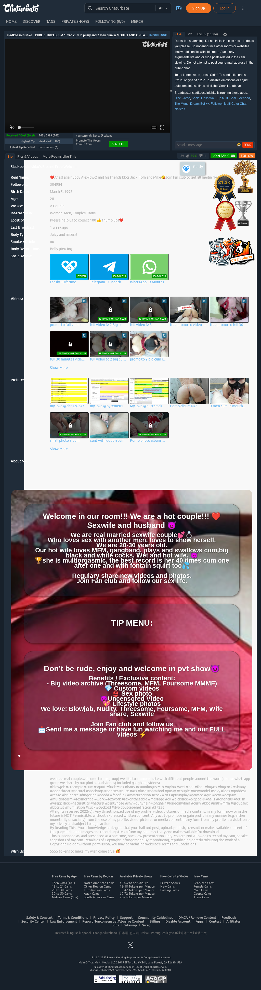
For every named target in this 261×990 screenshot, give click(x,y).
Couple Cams (202, 893)
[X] (130, 946)
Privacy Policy (104, 917)
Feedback (228, 917)
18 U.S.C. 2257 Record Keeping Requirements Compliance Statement (130, 957)
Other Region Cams (97, 886)
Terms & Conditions (73, 917)
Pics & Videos (27, 156)
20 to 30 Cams (62, 890)
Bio (10, 156)
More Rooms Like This (59, 156)
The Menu (182, 104)
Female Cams (203, 886)
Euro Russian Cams (97, 890)
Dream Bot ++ (199, 104)
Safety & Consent (39, 917)
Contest (215, 921)
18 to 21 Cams (62, 886)
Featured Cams (204, 883)
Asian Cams (91, 893)
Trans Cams (201, 897)
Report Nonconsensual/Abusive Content (113, 921)
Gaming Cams (169, 890)
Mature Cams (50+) (65, 897)
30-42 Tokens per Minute (137, 890)
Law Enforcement (63, 921)
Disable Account (177, 921)
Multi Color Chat (235, 104)
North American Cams (99, 883)
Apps (200, 921)
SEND (248, 145)
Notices (180, 109)
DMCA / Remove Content (197, 917)
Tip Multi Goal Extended (233, 98)
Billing (155, 921)
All (161, 8)
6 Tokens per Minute (134, 883)
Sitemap (130, 925)
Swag (146, 925)
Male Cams (201, 890)
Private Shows (170, 883)
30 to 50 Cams (62, 893)
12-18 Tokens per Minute (137, 886)
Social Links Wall (203, 98)
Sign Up (198, 8)
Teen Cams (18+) (63, 883)
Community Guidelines (155, 917)
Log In (224, 8)
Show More (59, 368)
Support (126, 917)
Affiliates (233, 921)
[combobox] (120, 8)
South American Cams (99, 897)
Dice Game (182, 98)
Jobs (115, 925)
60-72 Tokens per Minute (137, 893)
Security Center (33, 921)
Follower (217, 104)
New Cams (167, 886)
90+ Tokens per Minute (136, 897)
